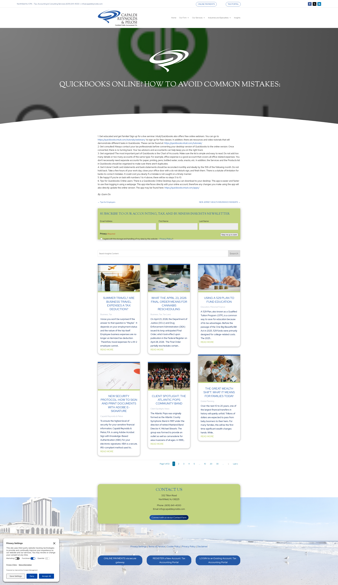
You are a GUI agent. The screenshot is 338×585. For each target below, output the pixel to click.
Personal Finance (217, 307)
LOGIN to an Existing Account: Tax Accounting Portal (218, 560)
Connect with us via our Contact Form (169, 517)
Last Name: (204, 221)
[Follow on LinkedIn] (319, 4)
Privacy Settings (138, 546)
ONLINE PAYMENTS (206, 4)
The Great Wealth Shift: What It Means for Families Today (219, 392)
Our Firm (183, 17)
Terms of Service (156, 546)
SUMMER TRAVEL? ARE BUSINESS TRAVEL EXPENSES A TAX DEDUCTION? (119, 303)
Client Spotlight (157, 408)
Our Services (197, 17)
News (167, 408)
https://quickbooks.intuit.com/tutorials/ (183, 143)
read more (106, 349)
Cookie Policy (173, 546)
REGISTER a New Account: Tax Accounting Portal (169, 560)
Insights (237, 17)
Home (173, 17)
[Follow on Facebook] (310, 4)
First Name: (164, 221)
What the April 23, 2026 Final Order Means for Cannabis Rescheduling (169, 303)
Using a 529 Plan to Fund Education (219, 300)
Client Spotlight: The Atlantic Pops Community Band (169, 399)
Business (104, 314)
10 (205, 464)
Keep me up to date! (229, 234)
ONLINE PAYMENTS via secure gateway (120, 560)
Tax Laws (167, 314)
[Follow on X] (314, 4)
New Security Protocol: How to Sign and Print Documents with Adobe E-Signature (119, 403)
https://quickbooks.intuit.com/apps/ (182, 187)
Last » (235, 464)
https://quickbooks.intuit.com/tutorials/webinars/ (122, 139)
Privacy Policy (166, 239)
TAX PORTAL (233, 4)
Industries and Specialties (218, 17)
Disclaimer (202, 546)
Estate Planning (207, 401)
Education (205, 307)
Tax (110, 314)
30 (217, 464)
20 (211, 464)
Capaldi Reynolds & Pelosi (111, 416)
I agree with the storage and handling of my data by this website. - (138, 239)
